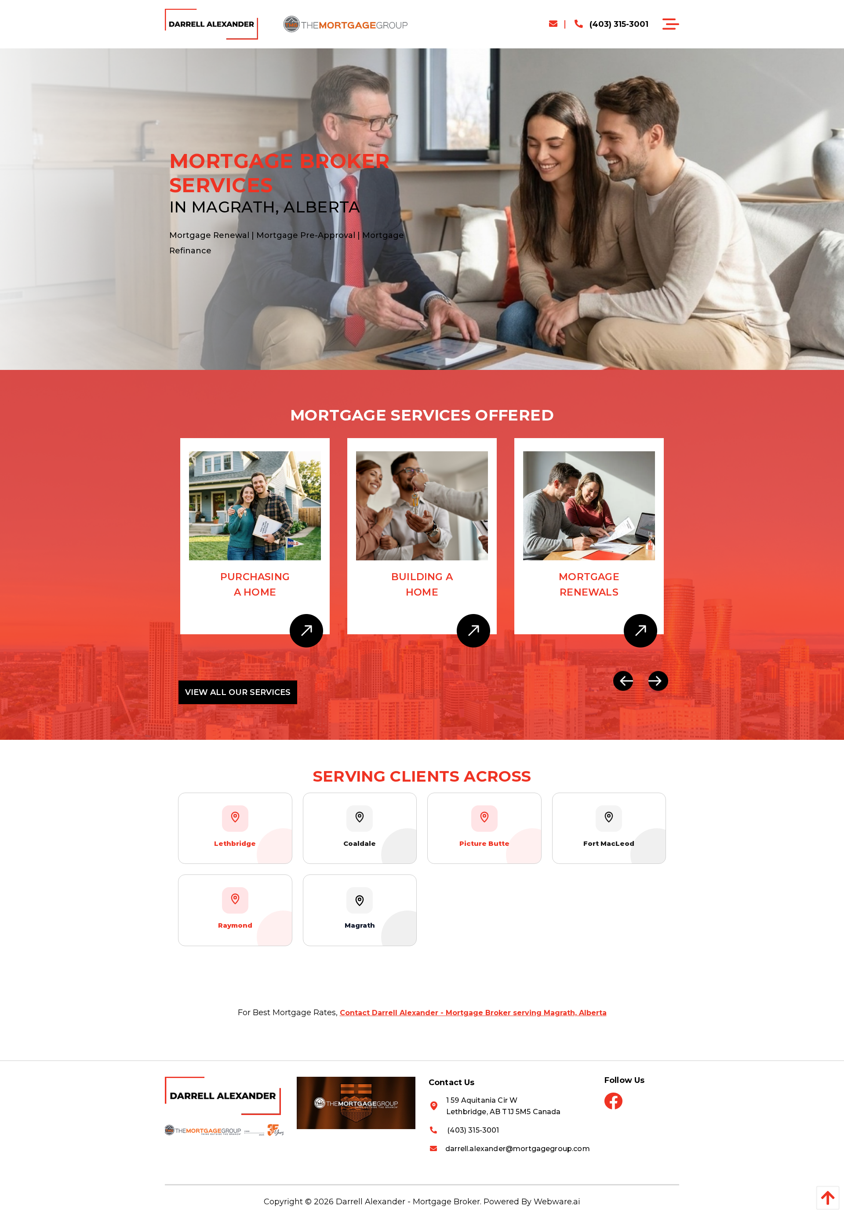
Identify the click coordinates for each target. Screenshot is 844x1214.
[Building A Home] (255, 505)
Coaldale (359, 843)
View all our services (238, 692)
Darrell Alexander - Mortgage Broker (408, 1202)
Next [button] (658, 681)
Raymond (235, 925)
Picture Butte (484, 843)
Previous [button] (623, 681)
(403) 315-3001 (617, 24)
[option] (254, 545)
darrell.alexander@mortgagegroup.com (517, 1149)
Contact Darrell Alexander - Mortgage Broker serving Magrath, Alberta (473, 1013)
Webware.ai (557, 1202)
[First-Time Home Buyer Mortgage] (589, 505)
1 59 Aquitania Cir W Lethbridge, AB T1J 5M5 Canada (503, 1106)
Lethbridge (235, 843)
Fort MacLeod (608, 843)
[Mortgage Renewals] (422, 505)
